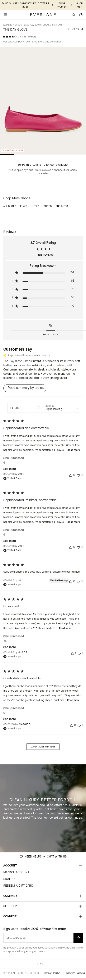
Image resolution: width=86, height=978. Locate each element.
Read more (73, 450)
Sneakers (62, 206)
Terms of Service (76, 973)
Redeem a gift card (18, 886)
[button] (81, 14)
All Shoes (9, 206)
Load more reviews (42, 746)
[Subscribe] (78, 938)
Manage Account (16, 872)
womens (7, 24)
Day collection (53, 41)
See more (9, 469)
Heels (35, 206)
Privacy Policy (25, 951)
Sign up (9, 879)
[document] (43, 101)
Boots (47, 206)
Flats (23, 206)
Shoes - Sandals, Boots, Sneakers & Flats (39, 24)
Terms (42, 951)
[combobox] (61, 408)
